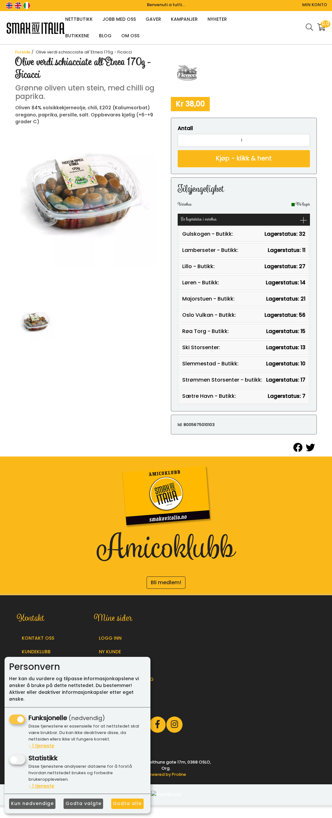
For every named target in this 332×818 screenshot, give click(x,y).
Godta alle (127, 803)
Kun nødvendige (32, 803)
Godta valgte (83, 803)
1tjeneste (41, 745)
